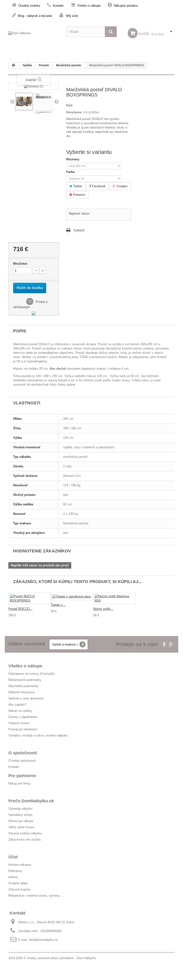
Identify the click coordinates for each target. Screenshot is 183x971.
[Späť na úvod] (13, 65)
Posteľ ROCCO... (20, 609)
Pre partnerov (22, 775)
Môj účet (72, 16)
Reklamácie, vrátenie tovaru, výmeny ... (36, 895)
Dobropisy (15, 871)
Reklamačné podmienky (24, 680)
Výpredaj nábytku (20, 808)
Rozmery (73, 159)
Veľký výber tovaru (21, 827)
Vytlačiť (79, 230)
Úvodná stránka (29, 5)
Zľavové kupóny (19, 889)
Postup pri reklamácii (22, 729)
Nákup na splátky (20, 711)
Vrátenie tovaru (18, 723)
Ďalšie (56, 101)
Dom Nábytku (86, 958)
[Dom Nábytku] (33, 36)
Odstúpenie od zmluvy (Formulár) (31, 673)
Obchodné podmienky (23, 686)
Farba (71, 172)
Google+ (122, 186)
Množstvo (20, 263)
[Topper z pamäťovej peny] (72, 596)
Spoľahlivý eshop (20, 815)
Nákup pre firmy (19, 783)
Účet (13, 857)
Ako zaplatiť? (17, 704)
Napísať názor (79, 213)
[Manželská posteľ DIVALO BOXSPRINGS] (43, 101)
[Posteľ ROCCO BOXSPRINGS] (29, 598)
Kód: (69, 105)
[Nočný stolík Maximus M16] (114, 598)
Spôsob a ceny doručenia (25, 698)
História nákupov (19, 864)
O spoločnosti (22, 753)
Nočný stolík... (103, 609)
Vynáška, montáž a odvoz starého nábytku (38, 735)
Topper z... (58, 605)
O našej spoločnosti (22, 760)
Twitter (77, 186)
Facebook (98, 186)
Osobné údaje (17, 883)
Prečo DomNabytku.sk (31, 801)
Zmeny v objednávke (22, 717)
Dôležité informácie (21, 692)
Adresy (13, 877)
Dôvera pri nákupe (20, 821)
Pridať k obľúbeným (30, 304)
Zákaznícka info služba (24, 839)
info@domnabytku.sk (43, 940)
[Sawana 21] (24, 101)
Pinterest (78, 194)
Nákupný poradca (126, 5)
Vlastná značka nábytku (25, 833)
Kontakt (58, 5)
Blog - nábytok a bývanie (35, 16)
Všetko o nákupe (89, 5)
